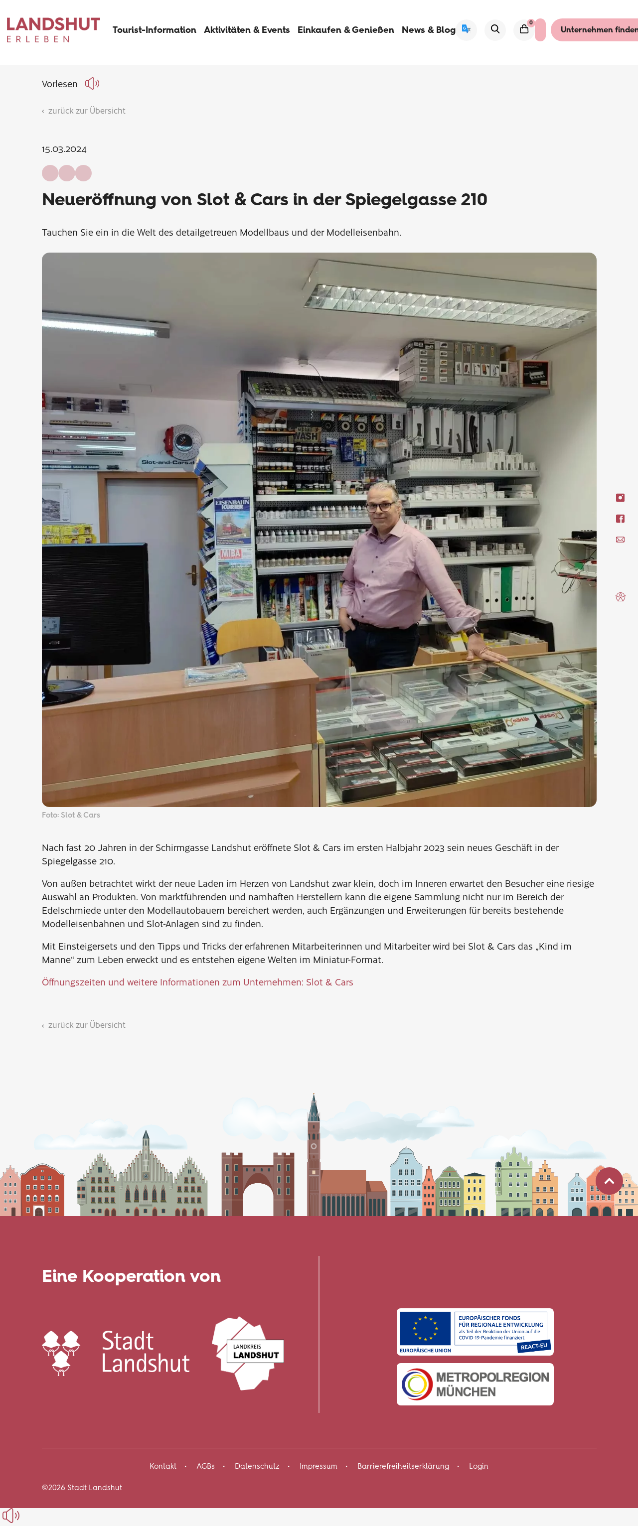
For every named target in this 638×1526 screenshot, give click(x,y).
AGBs (205, 1466)
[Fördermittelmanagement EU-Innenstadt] (475, 1332)
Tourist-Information (154, 29)
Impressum (318, 1466)
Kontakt (163, 1466)
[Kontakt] (620, 540)
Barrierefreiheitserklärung (403, 1466)
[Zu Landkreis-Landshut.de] (248, 1352)
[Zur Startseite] (54, 29)
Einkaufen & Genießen (346, 29)
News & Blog (429, 29)
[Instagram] (620, 498)
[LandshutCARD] (540, 29)
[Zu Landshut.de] (116, 1352)
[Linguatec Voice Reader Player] (94, 83)
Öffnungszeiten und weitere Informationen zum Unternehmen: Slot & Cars (197, 981)
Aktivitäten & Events (247, 29)
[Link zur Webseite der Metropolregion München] (475, 1384)
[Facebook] (620, 519)
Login (478, 1466)
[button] (621, 596)
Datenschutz (257, 1466)
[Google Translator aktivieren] (466, 30)
